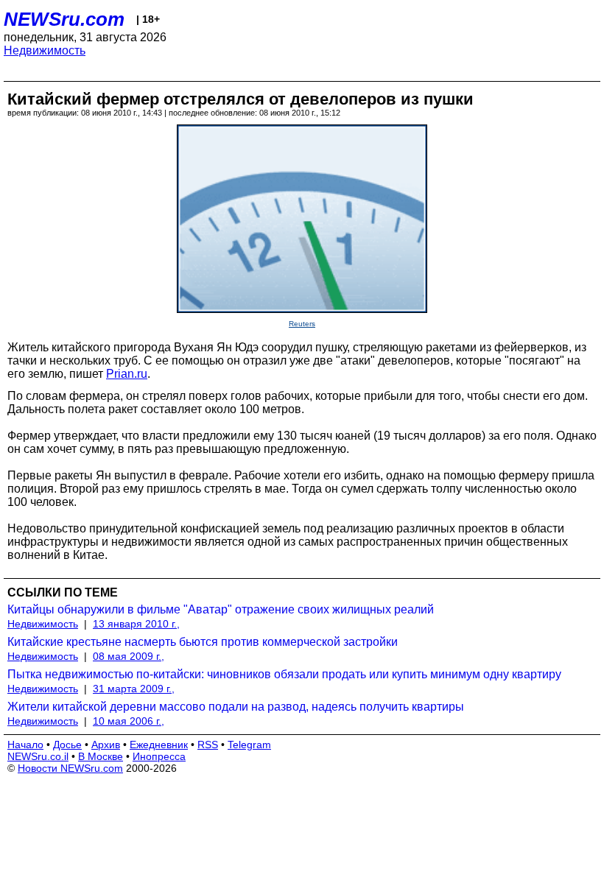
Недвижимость (44, 50)
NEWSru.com (64, 19)
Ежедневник (159, 744)
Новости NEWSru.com (70, 768)
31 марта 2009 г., (134, 688)
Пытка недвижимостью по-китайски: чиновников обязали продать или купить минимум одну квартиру (284, 674)
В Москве (100, 756)
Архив (105, 744)
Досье (67, 744)
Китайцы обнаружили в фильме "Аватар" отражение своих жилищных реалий (220, 609)
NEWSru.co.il (38, 756)
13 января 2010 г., (136, 624)
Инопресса (159, 756)
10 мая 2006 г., (128, 721)
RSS (207, 744)
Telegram (249, 744)
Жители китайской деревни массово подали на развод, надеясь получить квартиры (235, 706)
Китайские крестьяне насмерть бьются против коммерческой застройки (202, 642)
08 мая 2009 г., (128, 656)
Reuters (302, 324)
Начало (25, 744)
